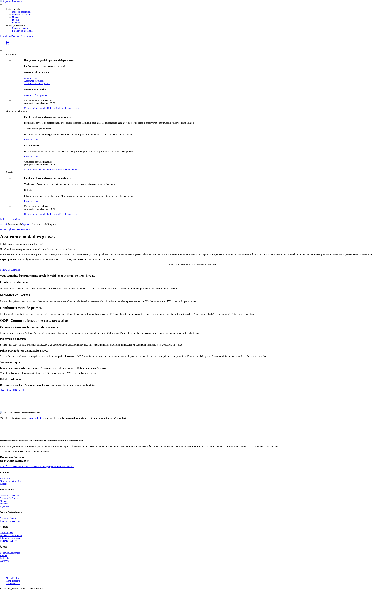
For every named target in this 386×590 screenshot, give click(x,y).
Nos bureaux (67, 466)
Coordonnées (30, 108)
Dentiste (16, 20)
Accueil (3, 224)
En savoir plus (31, 139)
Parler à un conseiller (10, 219)
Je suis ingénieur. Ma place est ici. (16, 229)
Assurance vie (31, 78)
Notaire (15, 17)
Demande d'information (48, 108)
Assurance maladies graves (37, 83)
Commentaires (13, 583)
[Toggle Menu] (1, 4)
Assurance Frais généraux (36, 95)
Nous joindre (27, 36)
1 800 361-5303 (27, 466)
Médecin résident (20, 28)
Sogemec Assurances (10, 552)
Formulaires (5, 36)
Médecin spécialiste (21, 12)
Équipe (3, 555)
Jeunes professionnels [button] (16, 25)
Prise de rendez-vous (69, 108)
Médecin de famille (21, 14)
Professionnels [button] (13, 9)
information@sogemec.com (48, 466)
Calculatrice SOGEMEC (12, 390)
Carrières (4, 561)
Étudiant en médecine (22, 31)
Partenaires (5, 558)
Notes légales (12, 578)
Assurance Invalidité (34, 80)
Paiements (16, 36)
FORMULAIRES (8, 541)
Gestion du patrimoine (10, 481)
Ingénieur (16, 22)
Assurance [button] (11, 54)
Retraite (3, 484)
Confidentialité (13, 580)
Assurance (5, 478)
